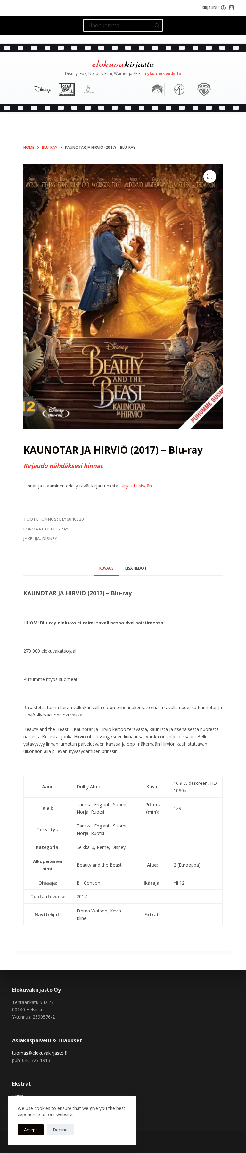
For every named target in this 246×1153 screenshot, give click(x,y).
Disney (49, 538)
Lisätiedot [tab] (136, 568)
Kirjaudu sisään (136, 486)
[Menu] (15, 8)
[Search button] (156, 25)
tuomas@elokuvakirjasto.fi (39, 1053)
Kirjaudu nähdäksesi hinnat (63, 466)
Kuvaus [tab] (106, 568)
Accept (30, 1129)
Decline (60, 1129)
